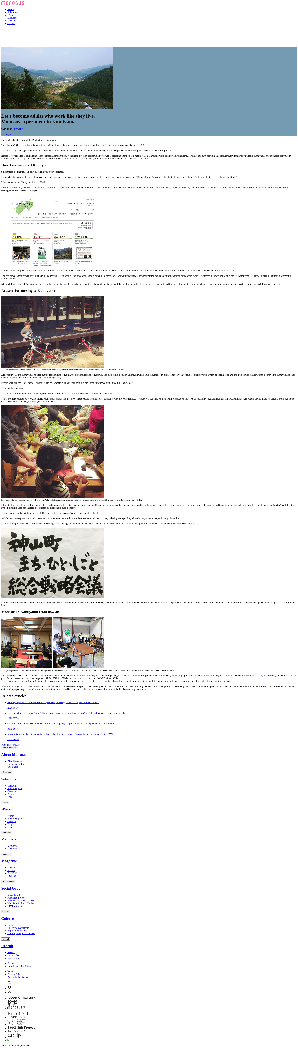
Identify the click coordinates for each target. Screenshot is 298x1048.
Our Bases (12, 766)
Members (12, 17)
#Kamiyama (7, 134)
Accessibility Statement (18, 977)
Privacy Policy (14, 974)
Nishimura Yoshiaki (10, 187)
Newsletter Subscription (19, 966)
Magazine (12, 20)
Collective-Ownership (18, 928)
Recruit (5, 939)
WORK (11, 870)
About (10, 9)
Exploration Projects (17, 930)
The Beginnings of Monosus (21, 933)
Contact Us (12, 963)
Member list (13, 848)
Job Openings (14, 958)
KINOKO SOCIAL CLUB (21, 900)
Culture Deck (14, 955)
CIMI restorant (14, 906)
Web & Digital (14, 788)
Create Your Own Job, (44, 187)
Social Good (8, 881)
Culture (5, 912)
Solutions (12, 12)
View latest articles (10, 744)
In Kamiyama (163, 187)
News (10, 971)
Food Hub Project (16, 897)
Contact (11, 23)
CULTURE (13, 876)
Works (10, 15)
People (10, 794)
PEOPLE (18, 129)
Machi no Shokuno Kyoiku (20, 903)
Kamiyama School (265, 675)
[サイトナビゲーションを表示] (2, 29)
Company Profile (15, 764)
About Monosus (9, 748)
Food (10, 797)
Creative (11, 791)
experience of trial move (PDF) (44, 377)
